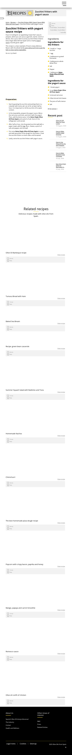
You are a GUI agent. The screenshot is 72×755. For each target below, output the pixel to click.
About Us (9, 713)
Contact (8, 725)
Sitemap (33, 743)
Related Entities (42, 727)
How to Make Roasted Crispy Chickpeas (60, 154)
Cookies (23, 743)
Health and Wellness (12, 728)
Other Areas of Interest (43, 714)
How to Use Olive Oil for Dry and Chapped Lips (61, 143)
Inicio (7, 22)
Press (39, 724)
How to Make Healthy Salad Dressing (60, 133)
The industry (10, 722)
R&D (38, 721)
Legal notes (11, 743)
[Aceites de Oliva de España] (14, 4)
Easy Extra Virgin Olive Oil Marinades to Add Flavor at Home (61, 165)
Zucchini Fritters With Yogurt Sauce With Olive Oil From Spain (25, 23)
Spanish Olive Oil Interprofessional (17, 719)
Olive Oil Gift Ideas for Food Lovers (60, 122)
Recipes (13, 22)
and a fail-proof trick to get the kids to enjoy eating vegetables (25, 49)
